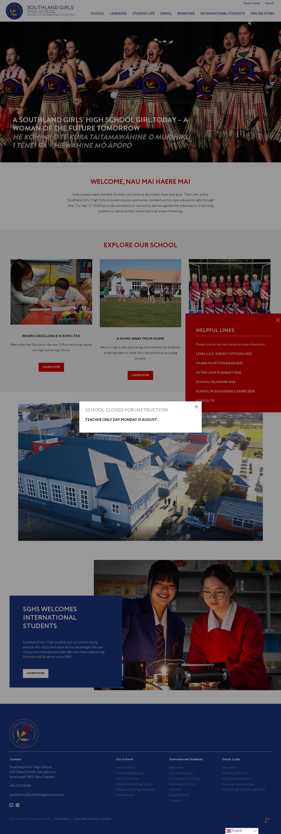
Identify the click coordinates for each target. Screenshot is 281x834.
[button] (196, 406)
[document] (140, 417)
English (236, 830)
